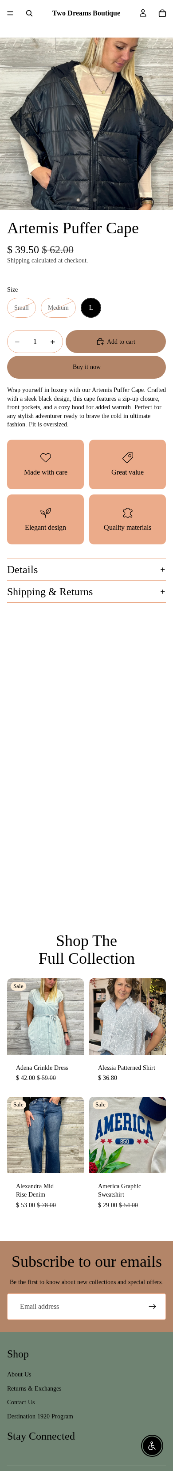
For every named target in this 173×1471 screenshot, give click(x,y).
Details (22, 569)
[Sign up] (152, 1306)
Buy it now (87, 367)
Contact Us (21, 1402)
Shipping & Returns (50, 591)
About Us (19, 1374)
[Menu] (10, 13)
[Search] (29, 13)
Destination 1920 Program (40, 1416)
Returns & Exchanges (34, 1388)
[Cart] (162, 13)
